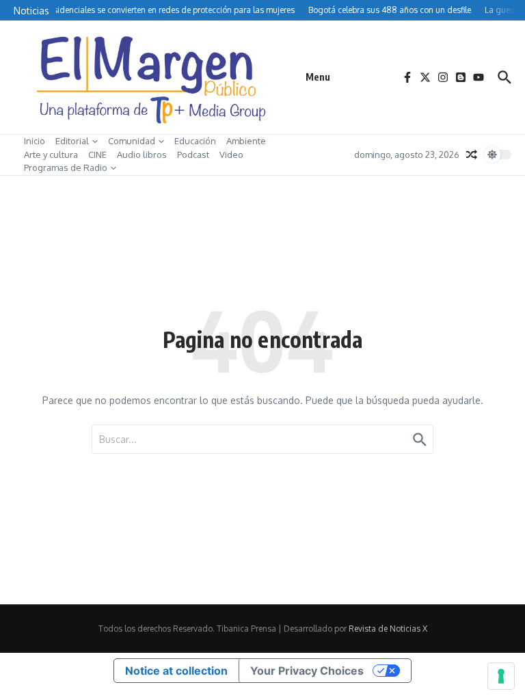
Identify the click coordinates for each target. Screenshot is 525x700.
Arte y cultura (51, 154)
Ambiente (246, 140)
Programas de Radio (65, 167)
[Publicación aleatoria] (471, 154)
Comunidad (131, 140)
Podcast (193, 154)
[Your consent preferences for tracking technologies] (501, 676)
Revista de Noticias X (388, 628)
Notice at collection (176, 670)
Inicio (34, 140)
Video (231, 154)
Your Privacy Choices (307, 670)
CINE (97, 154)
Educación (195, 140)
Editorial (72, 140)
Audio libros (142, 154)
